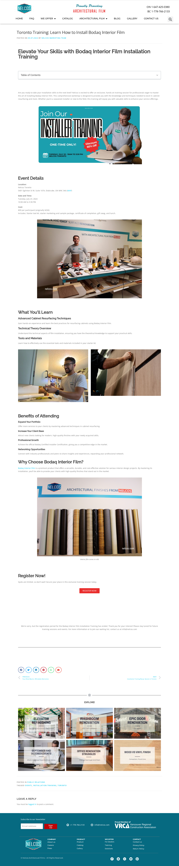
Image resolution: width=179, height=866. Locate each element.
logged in (32, 804)
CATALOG (67, 18)
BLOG (117, 18)
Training (108, 845)
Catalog (80, 845)
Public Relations (36, 782)
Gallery (80, 848)
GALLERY (132, 18)
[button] (170, 19)
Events (28, 785)
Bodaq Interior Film (26, 468)
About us (51, 842)
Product (80, 842)
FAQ (31, 18)
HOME (19, 18)
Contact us (137, 842)
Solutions (109, 848)
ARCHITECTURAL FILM (92, 18)
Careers (50, 845)
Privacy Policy (138, 845)
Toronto (62, 785)
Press (49, 848)
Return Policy (138, 849)
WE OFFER (47, 18)
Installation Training (45, 785)
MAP (69, 190)
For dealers (109, 842)
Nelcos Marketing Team (54, 38)
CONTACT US (151, 18)
